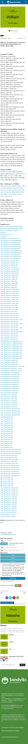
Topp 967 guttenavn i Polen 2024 (8, 457)
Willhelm (2, 180)
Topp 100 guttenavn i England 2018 (9, 360)
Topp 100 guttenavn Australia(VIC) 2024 (10, 257)
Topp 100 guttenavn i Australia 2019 (9, 271)
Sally (5, 194)
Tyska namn (3, 236)
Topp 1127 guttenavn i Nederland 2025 (10, 409)
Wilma (10, 196)
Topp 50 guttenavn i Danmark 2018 (9, 336)
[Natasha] (12, 615)
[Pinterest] (14, 597)
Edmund (11, 642)
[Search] (26, 2)
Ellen (11, 188)
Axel (12, 186)
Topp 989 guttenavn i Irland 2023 (8, 394)
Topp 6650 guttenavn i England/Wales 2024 (11, 344)
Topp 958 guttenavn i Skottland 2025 (9, 465)
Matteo (14, 192)
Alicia (5, 186)
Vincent (2, 196)
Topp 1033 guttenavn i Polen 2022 (9, 463)
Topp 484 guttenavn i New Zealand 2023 (10, 453)
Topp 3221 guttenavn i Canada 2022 (9, 295)
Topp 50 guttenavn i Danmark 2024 (9, 315)
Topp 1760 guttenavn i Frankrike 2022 (9, 378)
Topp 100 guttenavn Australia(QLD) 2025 (10, 242)
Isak (10, 190)
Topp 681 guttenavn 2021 (6, 433)
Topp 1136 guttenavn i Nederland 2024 (10, 411)
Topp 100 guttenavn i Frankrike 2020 (9, 380)
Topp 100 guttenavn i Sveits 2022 (8, 311)
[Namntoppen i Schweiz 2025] (4, 658)
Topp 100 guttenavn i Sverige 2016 (9, 496)
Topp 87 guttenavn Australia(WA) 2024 (10, 259)
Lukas (6, 192)
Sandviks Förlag (6, 694)
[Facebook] (6, 597)
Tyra (18, 194)
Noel (23, 192)
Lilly (23, 190)
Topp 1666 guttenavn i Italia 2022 (8, 406)
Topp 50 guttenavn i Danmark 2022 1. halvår (11, 323)
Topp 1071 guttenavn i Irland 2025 (9, 390)
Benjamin (19, 186)
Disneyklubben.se (18, 698)
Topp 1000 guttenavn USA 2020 (8, 508)
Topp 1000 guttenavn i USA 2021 (8, 506)
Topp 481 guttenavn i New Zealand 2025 (10, 449)
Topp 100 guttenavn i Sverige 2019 (9, 490)
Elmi (6, 171)
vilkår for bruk (15, 580)
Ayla (15, 186)
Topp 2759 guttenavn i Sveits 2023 (9, 307)
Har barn (13, 561)
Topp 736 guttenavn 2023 (6, 427)
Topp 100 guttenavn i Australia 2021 (9, 267)
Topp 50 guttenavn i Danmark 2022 (9, 321)
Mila (17, 192)
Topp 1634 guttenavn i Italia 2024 (8, 402)
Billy (3, 171)
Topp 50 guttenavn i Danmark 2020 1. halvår (11, 332)
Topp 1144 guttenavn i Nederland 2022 (10, 415)
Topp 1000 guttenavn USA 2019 (8, 510)
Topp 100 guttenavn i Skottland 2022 (9, 475)
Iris (7, 190)
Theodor (14, 194)
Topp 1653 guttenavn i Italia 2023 (8, 404)
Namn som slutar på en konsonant (9, 230)
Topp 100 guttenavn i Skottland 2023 (9, 471)
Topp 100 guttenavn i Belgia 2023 (8, 281)
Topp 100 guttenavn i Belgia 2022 (8, 285)
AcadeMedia (13, 705)
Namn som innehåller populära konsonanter (11, 228)
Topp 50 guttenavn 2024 (6, 421)
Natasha (3, 625)
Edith (8, 188)
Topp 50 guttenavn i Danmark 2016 (9, 340)
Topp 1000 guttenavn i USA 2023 (8, 502)
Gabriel (21, 188)
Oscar (1, 194)
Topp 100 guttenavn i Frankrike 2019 (9, 382)
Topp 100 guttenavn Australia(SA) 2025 (10, 244)
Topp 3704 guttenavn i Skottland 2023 (10, 469)
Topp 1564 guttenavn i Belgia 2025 (9, 275)
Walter (6, 196)
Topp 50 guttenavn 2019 (6, 441)
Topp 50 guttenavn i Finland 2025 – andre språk (12, 366)
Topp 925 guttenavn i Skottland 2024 (9, 467)
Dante (4, 188)
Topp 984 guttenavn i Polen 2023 (8, 461)
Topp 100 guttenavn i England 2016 (9, 364)
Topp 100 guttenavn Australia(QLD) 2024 (10, 252)
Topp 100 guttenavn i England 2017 (9, 362)
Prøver (12, 555)
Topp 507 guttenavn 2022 (6, 431)
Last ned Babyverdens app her (8, 534)
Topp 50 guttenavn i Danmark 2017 (9, 338)
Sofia (8, 194)
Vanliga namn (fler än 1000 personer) (9, 238)
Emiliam (9, 171)
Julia (15, 190)
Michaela (11, 634)
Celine (23, 186)
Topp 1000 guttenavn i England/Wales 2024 (11, 346)
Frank (17, 188)
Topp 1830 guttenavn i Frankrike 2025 (9, 372)
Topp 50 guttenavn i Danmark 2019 (9, 334)
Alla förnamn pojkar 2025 (6, 477)
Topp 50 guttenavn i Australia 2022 (9, 265)
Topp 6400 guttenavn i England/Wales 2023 (11, 348)
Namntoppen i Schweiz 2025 (16, 656)
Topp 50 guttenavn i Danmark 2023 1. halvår (11, 319)
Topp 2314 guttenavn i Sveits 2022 (9, 309)
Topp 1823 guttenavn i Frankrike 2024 (9, 374)
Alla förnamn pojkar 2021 (6, 486)
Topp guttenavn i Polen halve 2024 (9, 459)
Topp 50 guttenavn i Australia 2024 (9, 261)
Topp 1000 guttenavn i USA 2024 (8, 500)
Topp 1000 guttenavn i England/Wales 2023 (11, 350)
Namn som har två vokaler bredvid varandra (11, 226)
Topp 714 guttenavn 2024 (6, 423)
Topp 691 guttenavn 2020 (6, 437)
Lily (1, 192)
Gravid (12, 558)
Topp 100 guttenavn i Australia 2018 (9, 273)
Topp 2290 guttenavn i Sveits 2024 (9, 303)
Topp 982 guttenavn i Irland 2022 (8, 398)
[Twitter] (10, 597)
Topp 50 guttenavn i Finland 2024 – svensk (11, 370)
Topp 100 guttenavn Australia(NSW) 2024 (10, 250)
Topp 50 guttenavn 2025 (6, 417)
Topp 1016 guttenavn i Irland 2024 (9, 392)
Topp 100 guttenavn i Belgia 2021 (8, 287)
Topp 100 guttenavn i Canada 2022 (9, 297)
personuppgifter (20, 727)
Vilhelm (10, 175)
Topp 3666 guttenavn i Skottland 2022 (10, 473)
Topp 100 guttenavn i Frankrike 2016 (9, 388)
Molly (20, 192)
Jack (12, 190)
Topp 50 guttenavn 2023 (6, 425)
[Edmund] (4, 644)
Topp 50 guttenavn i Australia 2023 (9, 263)
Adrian (2, 186)
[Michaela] (4, 636)
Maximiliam (22, 173)
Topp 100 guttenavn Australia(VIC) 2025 (10, 246)
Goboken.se (8, 698)
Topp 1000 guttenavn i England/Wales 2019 (11, 358)
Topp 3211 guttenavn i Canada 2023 (9, 291)
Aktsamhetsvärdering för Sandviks (10, 730)
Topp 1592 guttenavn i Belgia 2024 (9, 277)
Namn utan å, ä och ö (5, 234)
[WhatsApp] (17, 597)
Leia (18, 190)
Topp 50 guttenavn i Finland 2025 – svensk (11, 368)
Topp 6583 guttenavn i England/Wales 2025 (11, 342)
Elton (14, 188)
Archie (9, 186)
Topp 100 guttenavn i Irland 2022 (8, 400)
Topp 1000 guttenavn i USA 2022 (8, 504)
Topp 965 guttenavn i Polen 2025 (8, 455)
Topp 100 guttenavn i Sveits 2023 (8, 305)
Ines (5, 190)
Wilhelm (17, 178)
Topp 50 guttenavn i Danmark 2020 (9, 330)
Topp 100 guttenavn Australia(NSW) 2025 (10, 240)
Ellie (24, 593)
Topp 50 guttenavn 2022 (6, 429)
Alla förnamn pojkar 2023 (6, 482)
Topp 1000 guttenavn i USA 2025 (8, 498)
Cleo (1, 188)
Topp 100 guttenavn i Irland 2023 (8, 396)
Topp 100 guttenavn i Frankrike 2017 (9, 386)
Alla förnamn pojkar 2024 (6, 480)
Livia (3, 192)
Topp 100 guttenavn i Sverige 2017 (9, 494)
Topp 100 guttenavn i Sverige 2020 (9, 488)
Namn (1, 5)
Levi (21, 190)
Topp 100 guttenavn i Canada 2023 (9, 293)
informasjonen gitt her (7, 567)
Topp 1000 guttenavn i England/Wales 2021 (11, 354)
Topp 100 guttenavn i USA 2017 (8, 514)
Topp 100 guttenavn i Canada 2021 (9, 299)
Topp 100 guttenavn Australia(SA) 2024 (10, 254)
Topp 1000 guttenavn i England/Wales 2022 (11, 352)
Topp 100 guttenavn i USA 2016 (8, 516)
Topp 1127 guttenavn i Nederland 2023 (10, 413)
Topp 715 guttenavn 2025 (6, 419)
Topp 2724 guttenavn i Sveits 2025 (9, 301)
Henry (1, 190)
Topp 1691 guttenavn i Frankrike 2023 (9, 376)
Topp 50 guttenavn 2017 (6, 445)
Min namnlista (14, 30)
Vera (21, 194)
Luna (10, 192)
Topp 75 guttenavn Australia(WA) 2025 (10, 248)
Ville (13, 175)
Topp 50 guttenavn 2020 (6, 439)
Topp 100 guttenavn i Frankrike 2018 (9, 384)
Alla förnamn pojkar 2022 (6, 484)
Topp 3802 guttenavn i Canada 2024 (9, 289)
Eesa (10, 649)
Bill (1, 171)
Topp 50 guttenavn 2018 (6, 443)
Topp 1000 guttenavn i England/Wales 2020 (11, 356)
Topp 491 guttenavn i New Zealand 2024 (10, 451)
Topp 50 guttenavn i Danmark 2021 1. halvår (11, 328)
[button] (2, 2)
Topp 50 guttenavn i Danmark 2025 (9, 313)
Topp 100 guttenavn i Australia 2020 (9, 269)
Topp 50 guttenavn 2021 (6, 435)
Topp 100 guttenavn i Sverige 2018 (9, 492)
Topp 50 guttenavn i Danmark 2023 (9, 317)
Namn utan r (3, 232)
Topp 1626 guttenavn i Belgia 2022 (9, 283)
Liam (14, 173)
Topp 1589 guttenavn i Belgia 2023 (9, 279)
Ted (11, 194)
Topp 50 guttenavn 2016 (6, 447)
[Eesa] (4, 651)
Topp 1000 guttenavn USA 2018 (8, 512)
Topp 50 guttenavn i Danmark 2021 (9, 325)
